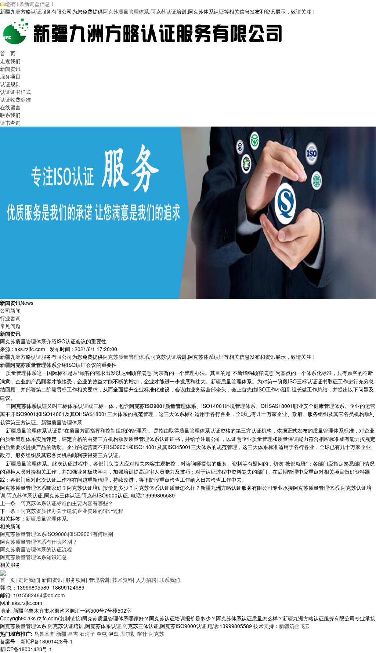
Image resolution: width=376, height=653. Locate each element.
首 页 (7, 53)
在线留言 (10, 107)
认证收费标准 (15, 99)
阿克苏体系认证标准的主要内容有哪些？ (67, 503)
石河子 (87, 633)
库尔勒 (127, 633)
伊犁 (113, 633)
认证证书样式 (15, 91)
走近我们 (10, 61)
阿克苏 (156, 633)
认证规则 (10, 84)
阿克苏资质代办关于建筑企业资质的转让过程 (72, 510)
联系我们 (10, 114)
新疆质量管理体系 (46, 518)
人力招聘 (146, 579)
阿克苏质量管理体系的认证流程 (36, 549)
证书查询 (10, 122)
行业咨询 (10, 318)
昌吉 (73, 633)
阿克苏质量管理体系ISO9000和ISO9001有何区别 (56, 533)
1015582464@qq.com (39, 595)
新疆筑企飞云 (294, 626)
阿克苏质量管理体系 (126, 11)
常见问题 (10, 325)
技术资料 (122, 579)
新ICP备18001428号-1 (47, 641)
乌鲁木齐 (44, 633)
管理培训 (99, 579)
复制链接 (70, 618)
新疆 (61, 633)
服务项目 (10, 76)
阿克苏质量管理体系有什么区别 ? (38, 541)
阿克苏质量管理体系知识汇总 (33, 557)
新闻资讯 (10, 68)
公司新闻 (10, 310)
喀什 (142, 633)
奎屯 (102, 633)
